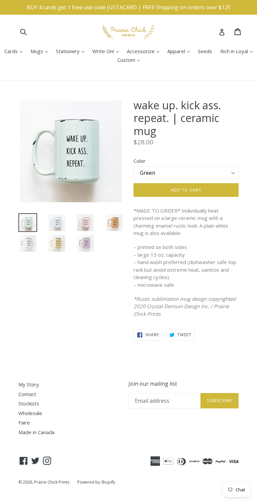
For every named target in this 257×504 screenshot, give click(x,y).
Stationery (72, 50)
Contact (27, 394)
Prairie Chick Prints (51, 482)
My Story (28, 384)
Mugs (40, 50)
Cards (15, 50)
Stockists (28, 403)
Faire (24, 422)
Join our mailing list (152, 384)
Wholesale (30, 413)
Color (140, 160)
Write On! (107, 50)
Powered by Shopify (96, 482)
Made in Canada (36, 432)
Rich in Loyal (238, 50)
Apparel (180, 50)
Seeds (205, 51)
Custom (130, 59)
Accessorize (145, 50)
